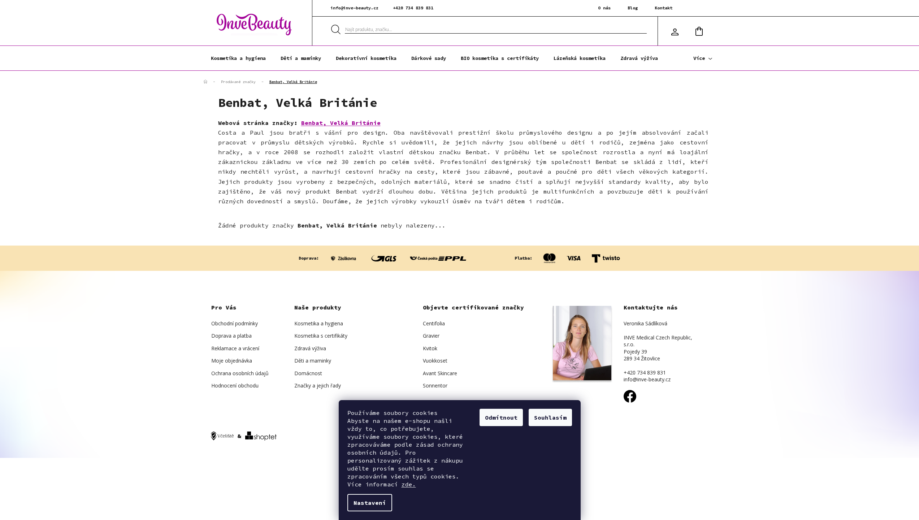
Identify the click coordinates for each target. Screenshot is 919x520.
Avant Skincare (440, 373)
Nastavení (370, 502)
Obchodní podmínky (234, 323)
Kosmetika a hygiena (318, 323)
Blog (633, 7)
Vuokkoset (435, 360)
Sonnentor (435, 385)
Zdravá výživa (310, 348)
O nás (604, 7)
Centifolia (434, 323)
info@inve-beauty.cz (354, 7)
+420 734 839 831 (413, 7)
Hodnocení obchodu (235, 385)
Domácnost (308, 373)
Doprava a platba (231, 335)
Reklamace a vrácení (235, 348)
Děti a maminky (312, 360)
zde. (409, 484)
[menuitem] (238, 58)
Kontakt (663, 7)
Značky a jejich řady (317, 385)
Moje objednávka (231, 360)
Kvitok (430, 348)
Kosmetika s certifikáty (320, 335)
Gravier (431, 335)
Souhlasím (550, 417)
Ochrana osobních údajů (240, 373)
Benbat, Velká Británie (341, 122)
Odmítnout (501, 417)
